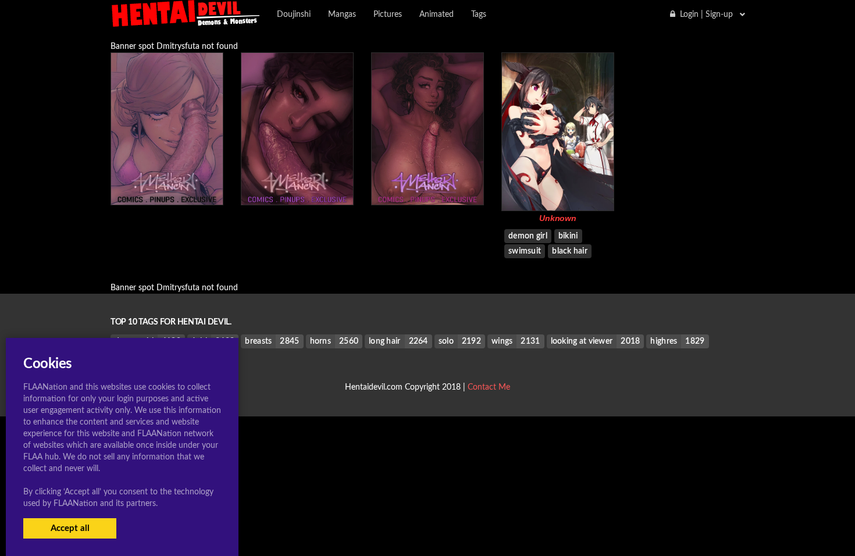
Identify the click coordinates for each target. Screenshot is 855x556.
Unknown (557, 218)
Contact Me (489, 387)
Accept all (70, 528)
